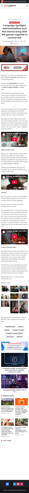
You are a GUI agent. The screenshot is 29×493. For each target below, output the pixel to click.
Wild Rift (20, 336)
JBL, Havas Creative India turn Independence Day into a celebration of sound (21, 430)
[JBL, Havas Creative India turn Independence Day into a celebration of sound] (21, 422)
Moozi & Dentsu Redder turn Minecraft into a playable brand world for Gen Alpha (7, 409)
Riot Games (10, 336)
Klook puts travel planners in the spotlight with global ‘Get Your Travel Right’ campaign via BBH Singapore (21, 410)
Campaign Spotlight (16, 19)
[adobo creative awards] (14, 67)
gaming (7, 330)
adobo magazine (8, 41)
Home (10, 19)
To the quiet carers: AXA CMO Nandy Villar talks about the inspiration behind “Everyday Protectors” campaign (7, 430)
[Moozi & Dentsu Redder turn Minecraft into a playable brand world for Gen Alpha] (7, 401)
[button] (5, 289)
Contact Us (5, 490)
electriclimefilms (10, 326)
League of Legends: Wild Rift (15, 333)
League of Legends (18, 330)
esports (21, 326)
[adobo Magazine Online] (10, 5)
